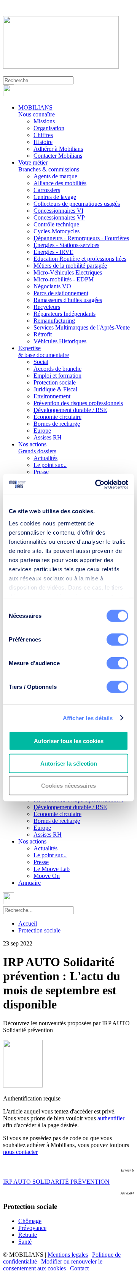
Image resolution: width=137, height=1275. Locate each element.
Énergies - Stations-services (66, 245)
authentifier (110, 1118)
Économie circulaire (57, 417)
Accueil (27, 923)
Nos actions (37, 447)
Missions (44, 121)
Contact (79, 1268)
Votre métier (48, 166)
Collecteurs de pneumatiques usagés (76, 203)
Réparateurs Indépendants (64, 313)
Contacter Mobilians (57, 155)
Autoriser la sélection (68, 763)
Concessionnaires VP (59, 217)
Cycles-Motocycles (56, 231)
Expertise (43, 351)
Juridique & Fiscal (55, 389)
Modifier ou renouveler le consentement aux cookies (52, 1265)
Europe (42, 430)
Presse (41, 472)
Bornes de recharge (56, 423)
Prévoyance (32, 1228)
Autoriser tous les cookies (69, 741)
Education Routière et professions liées (79, 258)
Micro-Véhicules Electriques (67, 272)
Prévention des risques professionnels (78, 403)
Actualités (45, 458)
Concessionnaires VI (58, 210)
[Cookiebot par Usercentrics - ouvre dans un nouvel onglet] (96, 484)
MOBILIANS (36, 111)
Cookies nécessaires (68, 785)
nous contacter (20, 1152)
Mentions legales (68, 1254)
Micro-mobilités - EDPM (63, 279)
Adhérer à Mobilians (58, 148)
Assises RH (47, 437)
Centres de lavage (54, 197)
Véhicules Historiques (59, 341)
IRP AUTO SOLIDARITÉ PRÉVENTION (56, 1181)
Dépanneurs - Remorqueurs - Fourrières (81, 238)
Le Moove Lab (51, 869)
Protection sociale (54, 382)
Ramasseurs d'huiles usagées (67, 300)
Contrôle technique (56, 224)
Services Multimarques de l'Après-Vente (81, 327)
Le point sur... (50, 465)
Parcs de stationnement (60, 293)
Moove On (46, 876)
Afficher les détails (88, 717)
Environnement (51, 396)
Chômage (29, 1221)
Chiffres (43, 135)
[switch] (117, 639)
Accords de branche (57, 368)
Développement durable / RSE (70, 410)
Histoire (43, 142)
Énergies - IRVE (53, 252)
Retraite (27, 1234)
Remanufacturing (54, 320)
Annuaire (29, 882)
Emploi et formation (57, 375)
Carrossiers (46, 190)
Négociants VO (52, 286)
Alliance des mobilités (59, 183)
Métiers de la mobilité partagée (70, 265)
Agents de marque (55, 176)
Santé (25, 1241)
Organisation (48, 128)
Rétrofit (42, 334)
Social (40, 362)
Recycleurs (46, 307)
